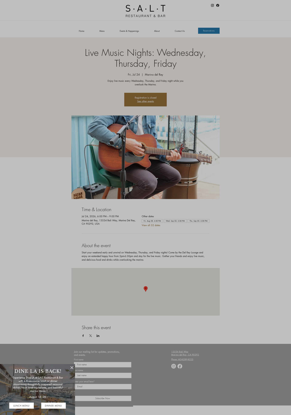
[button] (71, 367)
